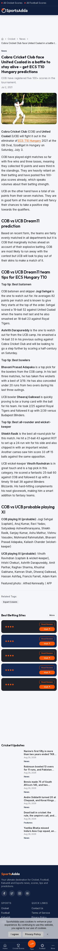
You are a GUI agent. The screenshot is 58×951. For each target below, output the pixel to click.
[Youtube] (27, 893)
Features (28, 822)
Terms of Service (41, 912)
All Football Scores (36, 2)
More (52, 615)
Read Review (47, 624)
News (22, 38)
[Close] (47, 934)
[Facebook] (4, 893)
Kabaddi (5, 917)
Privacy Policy (39, 917)
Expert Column (10, 602)
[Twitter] (12, 893)
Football (5, 912)
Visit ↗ (47, 629)
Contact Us (37, 908)
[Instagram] (20, 893)
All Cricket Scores (13, 2)
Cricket (11, 38)
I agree (15, 934)
